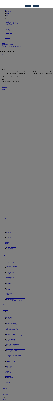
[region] (26, 4)
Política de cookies (36, 3)
